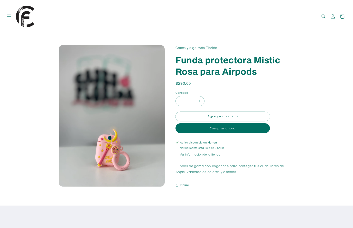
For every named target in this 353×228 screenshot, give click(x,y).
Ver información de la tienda (200, 154)
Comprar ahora (223, 128)
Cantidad (181, 92)
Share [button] (184, 185)
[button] (9, 16)
